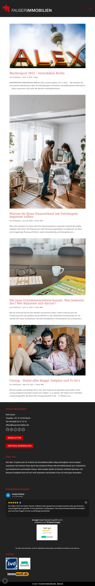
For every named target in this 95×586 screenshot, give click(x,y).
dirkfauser (17, 77)
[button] (5, 581)
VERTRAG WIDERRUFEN (20, 445)
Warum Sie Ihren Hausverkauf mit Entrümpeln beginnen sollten (44, 215)
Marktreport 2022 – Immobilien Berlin (37, 73)
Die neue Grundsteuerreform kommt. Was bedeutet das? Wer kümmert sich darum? (47, 301)
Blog (36, 77)
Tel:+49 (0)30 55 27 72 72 (16, 421)
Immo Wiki (39, 221)
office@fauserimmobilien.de (17, 425)
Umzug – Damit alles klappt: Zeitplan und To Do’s (45, 380)
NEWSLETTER (14, 437)
